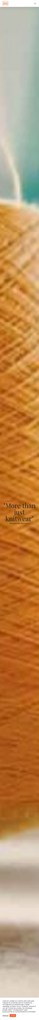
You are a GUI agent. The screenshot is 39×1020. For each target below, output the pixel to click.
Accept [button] (13, 1015)
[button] (35, 3)
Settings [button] (5, 1016)
